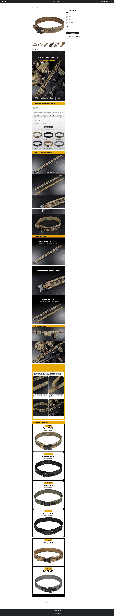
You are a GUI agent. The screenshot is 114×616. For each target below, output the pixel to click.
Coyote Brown (69, 17)
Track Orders (54, 603)
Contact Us (59, 1)
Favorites (60, 603)
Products (54, 1)
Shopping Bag (67, 603)
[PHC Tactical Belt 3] (51, 44)
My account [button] (103, 1)
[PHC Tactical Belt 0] (34, 44)
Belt (38, 7)
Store (36, 7)
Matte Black (69, 16)
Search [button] (107, 1)
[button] (4, 1)
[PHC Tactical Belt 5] (62, 44)
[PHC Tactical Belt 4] (56, 44)
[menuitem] (80, 7)
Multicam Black (71, 23)
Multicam (70, 22)
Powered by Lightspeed (57, 613)
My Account (47, 603)
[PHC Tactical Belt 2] (45, 44)
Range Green (69, 20)
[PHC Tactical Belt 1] (40, 44)
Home (33, 7)
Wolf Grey (68, 19)
